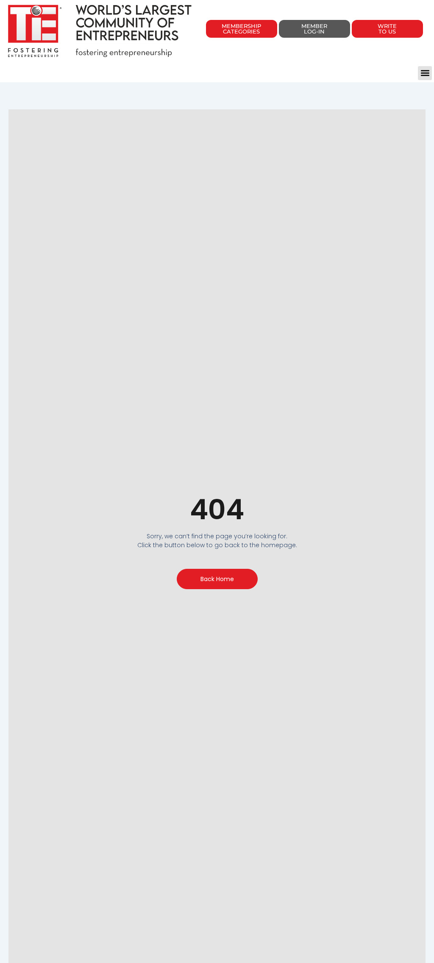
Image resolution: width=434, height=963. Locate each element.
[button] (425, 73)
